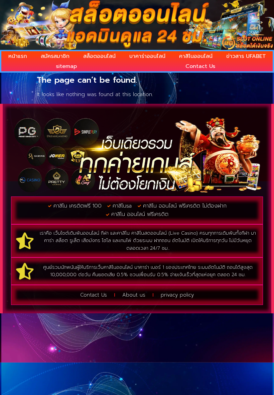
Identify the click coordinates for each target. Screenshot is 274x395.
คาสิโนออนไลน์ (196, 56)
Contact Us (200, 66)
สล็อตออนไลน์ (99, 56)
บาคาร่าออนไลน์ (147, 56)
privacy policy (177, 295)
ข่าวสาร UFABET (246, 56)
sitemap (66, 66)
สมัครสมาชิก (55, 56)
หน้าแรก (17, 56)
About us (133, 295)
